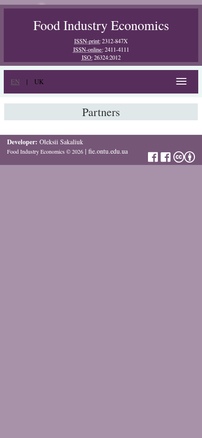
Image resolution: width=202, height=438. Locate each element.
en (15, 81)
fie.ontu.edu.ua (108, 151)
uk (39, 81)
